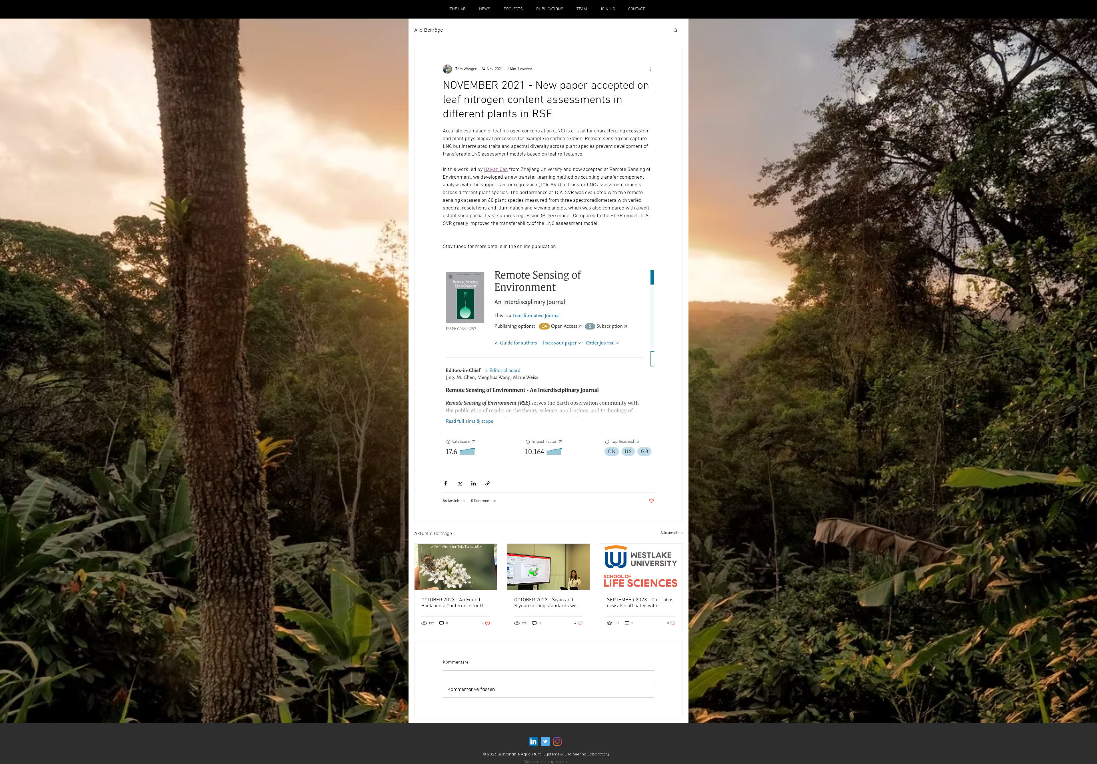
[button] (675, 30)
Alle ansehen (671, 533)
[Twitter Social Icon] (545, 741)
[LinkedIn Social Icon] (533, 741)
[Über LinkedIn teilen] (473, 483)
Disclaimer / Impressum (545, 761)
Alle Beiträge (428, 30)
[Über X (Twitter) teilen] (459, 483)
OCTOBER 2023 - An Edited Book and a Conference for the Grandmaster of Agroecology (454, 603)
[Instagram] (557, 741)
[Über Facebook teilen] (445, 483)
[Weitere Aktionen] (650, 69)
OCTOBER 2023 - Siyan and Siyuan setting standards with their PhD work (547, 603)
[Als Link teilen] (487, 483)
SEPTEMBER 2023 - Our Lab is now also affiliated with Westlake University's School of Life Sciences (641, 603)
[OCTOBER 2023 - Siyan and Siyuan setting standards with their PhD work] (548, 567)
